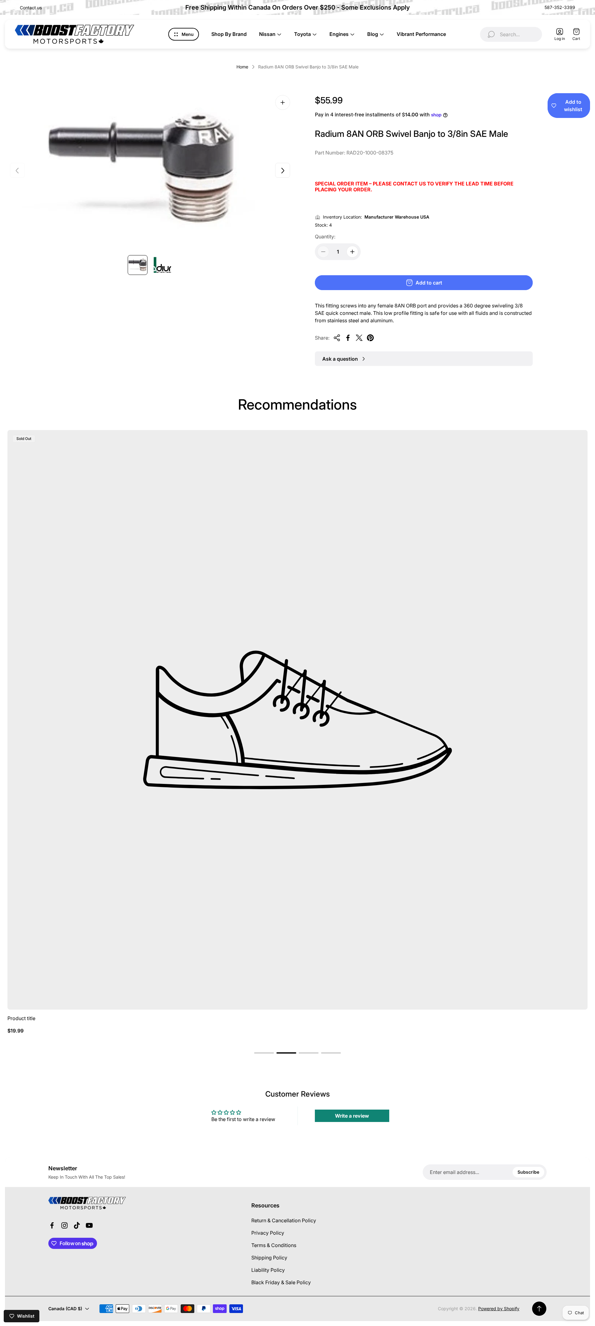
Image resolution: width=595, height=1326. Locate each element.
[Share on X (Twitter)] (359, 337)
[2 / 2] (162, 265)
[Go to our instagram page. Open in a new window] (64, 1225)
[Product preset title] (297, 720)
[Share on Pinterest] (370, 337)
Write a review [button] (352, 1116)
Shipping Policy (269, 1257)
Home (242, 66)
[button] (264, 1053)
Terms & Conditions (273, 1245)
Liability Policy (268, 1270)
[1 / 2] (138, 265)
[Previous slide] (17, 170)
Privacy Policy (267, 1233)
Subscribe (528, 1172)
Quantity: (325, 236)
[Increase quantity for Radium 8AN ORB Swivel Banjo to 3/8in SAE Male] (352, 252)
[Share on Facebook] (348, 337)
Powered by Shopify (498, 1308)
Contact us (31, 7)
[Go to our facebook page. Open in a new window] (52, 1225)
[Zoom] (282, 102)
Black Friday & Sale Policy (281, 1282)
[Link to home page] (87, 1203)
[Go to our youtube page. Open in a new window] (89, 1225)
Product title (21, 1018)
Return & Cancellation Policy (283, 1220)
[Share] (337, 337)
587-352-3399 (559, 7)
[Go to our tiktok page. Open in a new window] (77, 1225)
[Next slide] (282, 170)
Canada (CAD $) (65, 1308)
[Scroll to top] (539, 1308)
